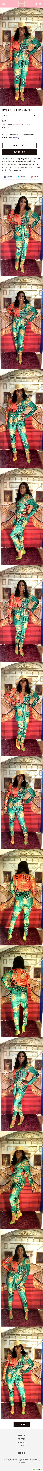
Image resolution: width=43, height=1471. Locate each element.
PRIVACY (21, 1439)
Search (21, 1435)
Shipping (16, 124)
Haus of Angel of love (19, 1459)
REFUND (21, 1442)
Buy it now (19, 152)
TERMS (21, 1446)
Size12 (6, 115)
